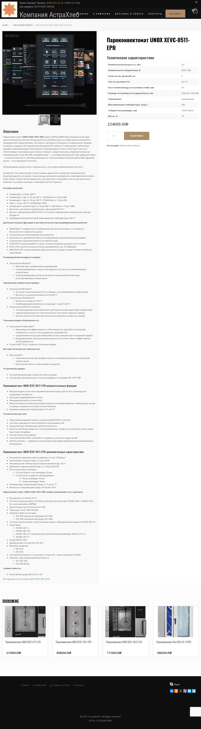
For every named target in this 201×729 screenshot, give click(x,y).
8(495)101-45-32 (54, 2)
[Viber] (185, 691)
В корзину (136, 135)
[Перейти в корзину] (195, 11)
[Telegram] (194, 691)
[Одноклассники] (176, 691)
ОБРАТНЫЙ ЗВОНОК (44, 6)
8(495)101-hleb (72, 2)
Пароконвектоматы (23, 25)
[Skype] (189, 691)
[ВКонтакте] (172, 691)
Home (5, 25)
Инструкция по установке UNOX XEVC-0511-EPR (26, 579)
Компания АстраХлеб (49, 14)
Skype (177, 684)
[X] (180, 691)
